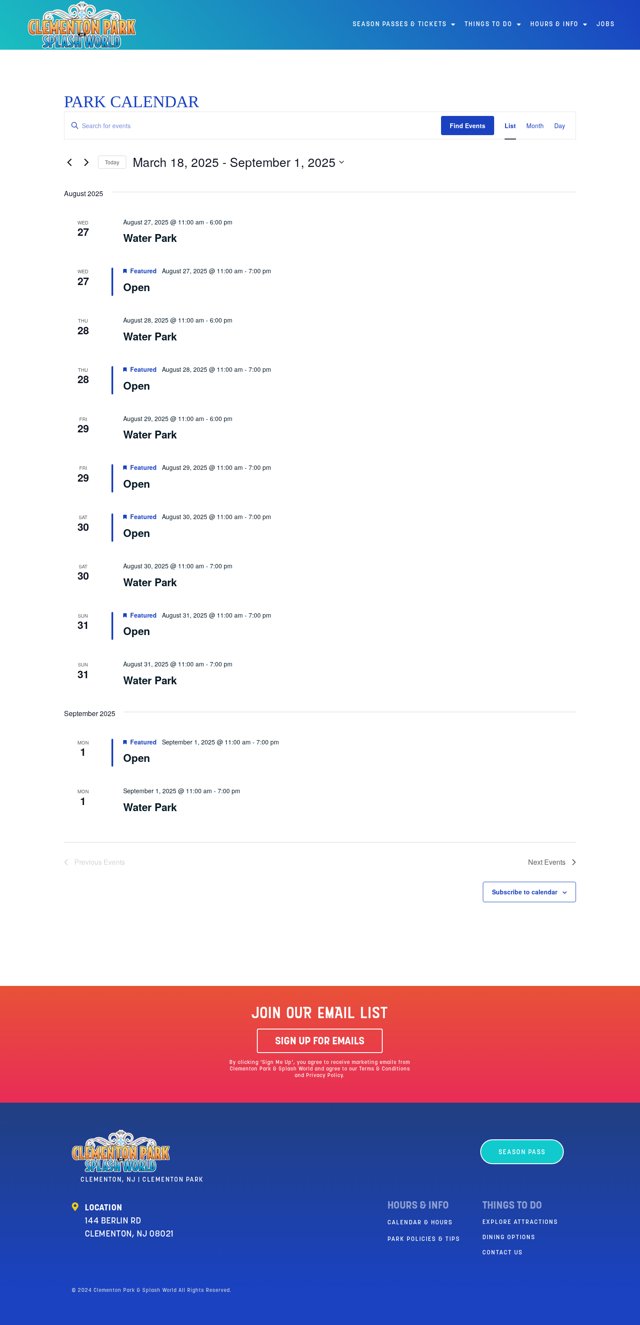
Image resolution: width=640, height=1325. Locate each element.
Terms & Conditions (384, 1069)
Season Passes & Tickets (400, 24)
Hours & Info (554, 24)
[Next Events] (86, 162)
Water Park (150, 237)
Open (136, 286)
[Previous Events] (69, 162)
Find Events (467, 125)
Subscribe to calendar (524, 891)
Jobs (605, 24)
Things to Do (488, 24)
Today (112, 162)
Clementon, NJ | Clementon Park (142, 1180)
